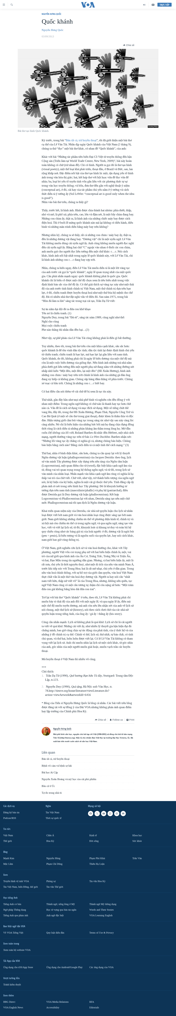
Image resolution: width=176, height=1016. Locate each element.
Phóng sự (51, 881)
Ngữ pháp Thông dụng (14, 909)
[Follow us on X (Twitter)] (97, 813)
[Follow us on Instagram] (110, 813)
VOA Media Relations (57, 1002)
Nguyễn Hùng (53, 858)
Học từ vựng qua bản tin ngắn (61, 909)
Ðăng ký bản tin (11, 812)
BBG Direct (9, 1002)
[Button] (128, 45)
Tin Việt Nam (52, 812)
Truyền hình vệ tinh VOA (16, 881)
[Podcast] (116, 813)
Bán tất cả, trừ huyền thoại (81, 140)
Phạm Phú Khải (97, 858)
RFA (91, 1002)
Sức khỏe (137, 841)
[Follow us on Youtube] (103, 813)
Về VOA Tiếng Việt (13, 932)
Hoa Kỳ (50, 841)
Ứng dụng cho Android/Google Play (64, 967)
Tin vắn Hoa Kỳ (97, 881)
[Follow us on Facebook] (90, 813)
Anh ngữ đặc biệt (55, 915)
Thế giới (7, 841)
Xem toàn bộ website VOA (17, 950)
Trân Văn (137, 858)
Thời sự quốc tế (53, 818)
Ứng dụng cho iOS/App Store (18, 967)
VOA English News (13, 1007)
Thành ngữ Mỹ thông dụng (102, 904)
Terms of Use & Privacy (101, 932)
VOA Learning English (100, 915)
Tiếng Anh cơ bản (12, 904)
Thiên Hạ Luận (97, 864)
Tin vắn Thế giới (54, 886)
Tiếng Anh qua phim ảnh (15, 915)
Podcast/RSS (9, 818)
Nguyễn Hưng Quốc (51, 14)
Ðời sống (94, 841)
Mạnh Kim (8, 858)
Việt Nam (8, 835)
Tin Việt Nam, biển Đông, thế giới (20, 886)
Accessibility (52, 1007)
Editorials (94, 1007)
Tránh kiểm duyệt (12, 984)
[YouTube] (153, 4)
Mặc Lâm (8, 864)
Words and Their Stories (101, 909)
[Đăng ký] (123, 813)
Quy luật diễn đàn (55, 932)
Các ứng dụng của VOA (101, 967)
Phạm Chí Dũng (54, 864)
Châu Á (50, 835)
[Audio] (144, 4)
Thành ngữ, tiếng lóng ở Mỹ (60, 904)
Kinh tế (93, 835)
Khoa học (137, 835)
